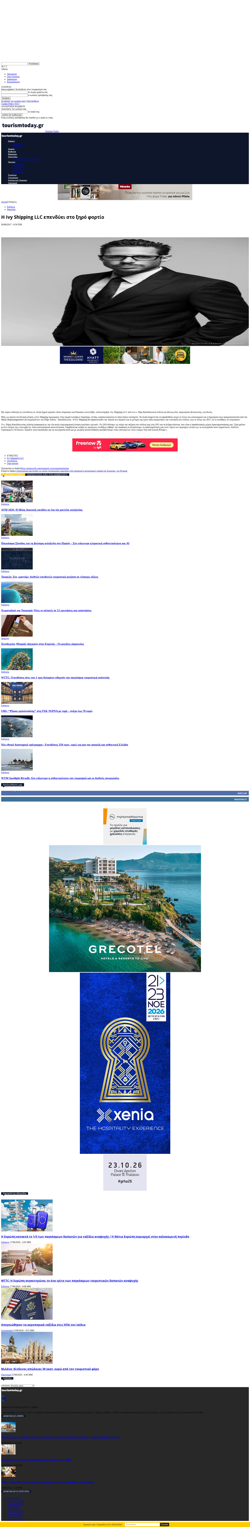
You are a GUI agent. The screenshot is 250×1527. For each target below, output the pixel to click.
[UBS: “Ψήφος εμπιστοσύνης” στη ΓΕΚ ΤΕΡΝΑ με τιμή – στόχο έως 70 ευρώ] (17, 703)
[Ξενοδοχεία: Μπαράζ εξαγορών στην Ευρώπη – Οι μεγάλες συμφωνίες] (17, 636)
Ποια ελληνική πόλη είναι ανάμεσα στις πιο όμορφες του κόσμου (47, 1482)
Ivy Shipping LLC (15, 458)
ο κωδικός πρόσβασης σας (40, 95)
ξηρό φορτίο (12, 463)
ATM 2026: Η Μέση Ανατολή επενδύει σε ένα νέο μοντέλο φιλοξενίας (42, 509)
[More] (70, 229)
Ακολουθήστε (240, 799)
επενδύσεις (12, 461)
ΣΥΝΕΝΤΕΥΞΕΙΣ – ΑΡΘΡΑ (26, 159)
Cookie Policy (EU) (10, 103)
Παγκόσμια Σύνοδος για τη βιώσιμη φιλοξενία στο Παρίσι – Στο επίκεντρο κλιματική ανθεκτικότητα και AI (65, 543)
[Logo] (12, 138)
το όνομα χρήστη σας (37, 92)
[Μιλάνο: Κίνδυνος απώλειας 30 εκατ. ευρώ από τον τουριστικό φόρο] (27, 1363)
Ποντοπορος (18, 172)
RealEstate (12, 152)
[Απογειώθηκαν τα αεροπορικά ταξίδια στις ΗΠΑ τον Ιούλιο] (27, 1319)
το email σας (33, 111)
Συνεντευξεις (13, 157)
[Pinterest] (27, 229)
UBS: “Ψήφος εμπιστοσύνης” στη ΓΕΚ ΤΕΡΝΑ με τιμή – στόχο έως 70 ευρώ (46, 711)
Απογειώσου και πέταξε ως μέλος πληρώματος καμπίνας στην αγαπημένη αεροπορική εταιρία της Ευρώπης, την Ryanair (71, 471)
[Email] (49, 229)
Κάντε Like (242, 793)
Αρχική (4, 202)
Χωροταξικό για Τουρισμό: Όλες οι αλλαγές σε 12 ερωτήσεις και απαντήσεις (46, 610)
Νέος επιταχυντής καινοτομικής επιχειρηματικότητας (45, 468)
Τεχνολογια (12, 175)
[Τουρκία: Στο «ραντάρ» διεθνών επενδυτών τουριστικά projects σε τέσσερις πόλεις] (17, 568)
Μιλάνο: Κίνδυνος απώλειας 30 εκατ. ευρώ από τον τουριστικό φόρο (50, 1369)
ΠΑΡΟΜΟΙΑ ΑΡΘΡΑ (13, 474)
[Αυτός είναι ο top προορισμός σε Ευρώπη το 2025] (8, 1453)
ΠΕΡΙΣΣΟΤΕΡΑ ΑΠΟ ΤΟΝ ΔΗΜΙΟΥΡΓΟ (47, 474)
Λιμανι (16, 169)
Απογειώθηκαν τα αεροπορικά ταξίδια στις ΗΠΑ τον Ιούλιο (43, 1325)
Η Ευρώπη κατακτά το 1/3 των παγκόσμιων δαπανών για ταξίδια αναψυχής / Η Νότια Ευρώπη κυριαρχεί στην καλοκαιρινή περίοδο (95, 1236)
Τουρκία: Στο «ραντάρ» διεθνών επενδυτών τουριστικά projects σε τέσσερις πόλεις (49, 576)
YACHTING (19, 167)
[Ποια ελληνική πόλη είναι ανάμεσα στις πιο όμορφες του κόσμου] (8, 1476)
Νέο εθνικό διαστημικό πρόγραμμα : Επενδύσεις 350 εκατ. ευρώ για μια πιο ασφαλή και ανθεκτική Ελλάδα (64, 744)
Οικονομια (18, 143)
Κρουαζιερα (18, 164)
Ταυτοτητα (12, 74)
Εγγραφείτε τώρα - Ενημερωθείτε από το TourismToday (102, 1525)
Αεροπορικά (12, 183)
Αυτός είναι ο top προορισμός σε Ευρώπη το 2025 (36, 1459)
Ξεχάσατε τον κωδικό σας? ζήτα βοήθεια (20, 101)
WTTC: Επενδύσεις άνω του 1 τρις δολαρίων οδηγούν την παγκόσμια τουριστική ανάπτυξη (55, 677)
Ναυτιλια (11, 162)
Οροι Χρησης (13, 76)
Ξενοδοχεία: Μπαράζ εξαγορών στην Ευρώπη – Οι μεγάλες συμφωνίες (42, 643)
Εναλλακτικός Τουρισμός (17, 180)
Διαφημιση (12, 79)
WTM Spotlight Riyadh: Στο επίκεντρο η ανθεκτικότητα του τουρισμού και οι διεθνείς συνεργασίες (60, 778)
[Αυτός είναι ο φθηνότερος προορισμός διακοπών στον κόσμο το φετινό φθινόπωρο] (8, 1431)
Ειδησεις (11, 141)
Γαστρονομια (13, 178)
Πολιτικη (17, 146)
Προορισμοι (12, 154)
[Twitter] (17, 229)
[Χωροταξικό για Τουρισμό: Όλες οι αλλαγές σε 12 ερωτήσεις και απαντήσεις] (17, 602)
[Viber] (60, 229)
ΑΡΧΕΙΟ (5, 1385)
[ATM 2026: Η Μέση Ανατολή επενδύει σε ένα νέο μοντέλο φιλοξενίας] (17, 501)
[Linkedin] (38, 229)
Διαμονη (11, 149)
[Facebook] (6, 229)
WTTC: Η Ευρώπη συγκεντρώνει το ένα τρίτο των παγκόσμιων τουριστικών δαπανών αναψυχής (69, 1280)
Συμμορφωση (13, 82)
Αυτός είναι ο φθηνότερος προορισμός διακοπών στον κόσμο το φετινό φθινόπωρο (60, 1437)
